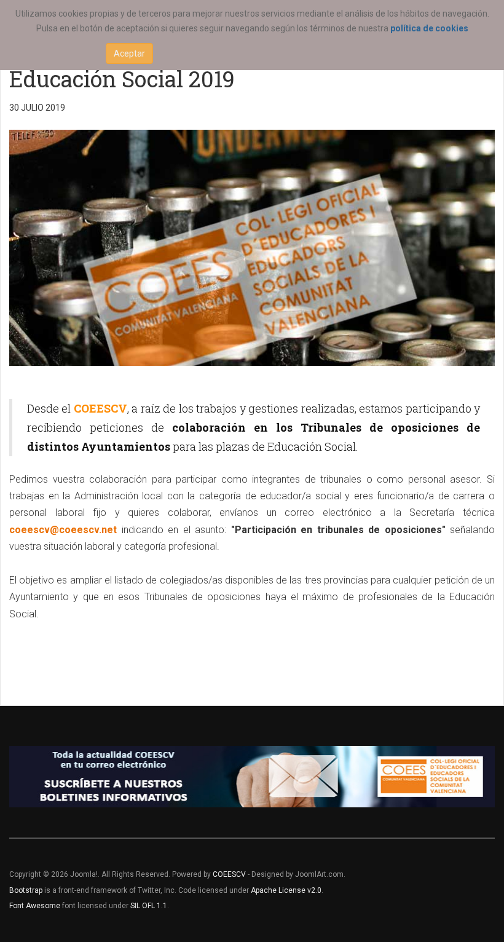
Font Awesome (34, 905)
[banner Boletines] (252, 776)
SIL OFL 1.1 (148, 905)
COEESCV (229, 874)
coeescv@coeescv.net (63, 530)
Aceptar (129, 53)
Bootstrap (25, 890)
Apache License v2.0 (286, 890)
